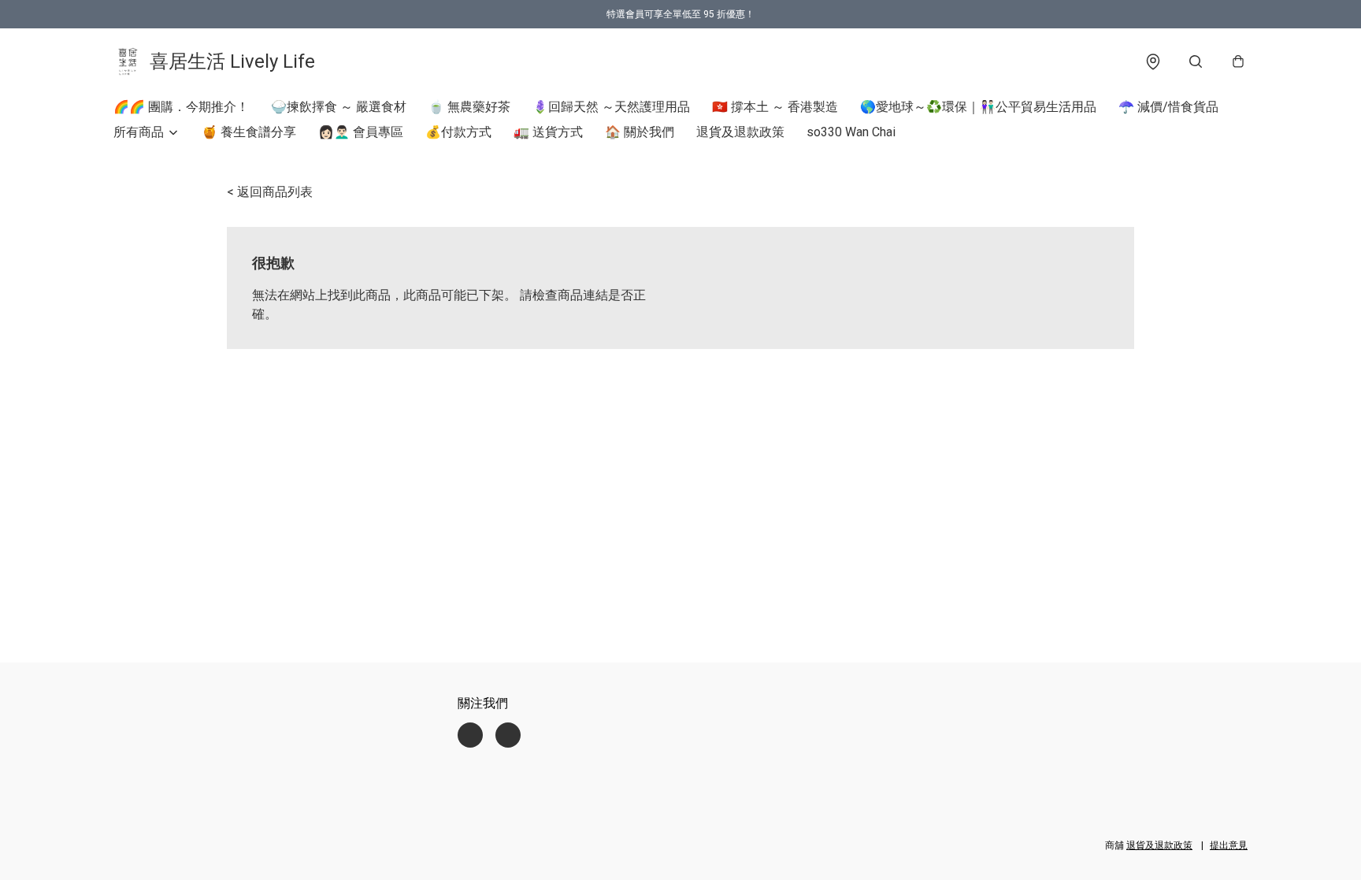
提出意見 (1229, 845)
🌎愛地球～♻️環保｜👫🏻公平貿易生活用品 (978, 106)
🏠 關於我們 (639, 131)
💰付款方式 (458, 131)
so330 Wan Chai (851, 131)
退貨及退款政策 (740, 131)
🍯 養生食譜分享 (249, 131)
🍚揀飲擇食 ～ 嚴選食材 (338, 106)
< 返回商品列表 (270, 191)
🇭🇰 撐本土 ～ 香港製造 (775, 106)
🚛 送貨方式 (548, 131)
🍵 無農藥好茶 (469, 106)
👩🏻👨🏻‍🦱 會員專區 (360, 131)
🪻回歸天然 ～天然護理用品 (611, 106)
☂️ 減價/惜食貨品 (1168, 106)
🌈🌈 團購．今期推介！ (181, 106)
